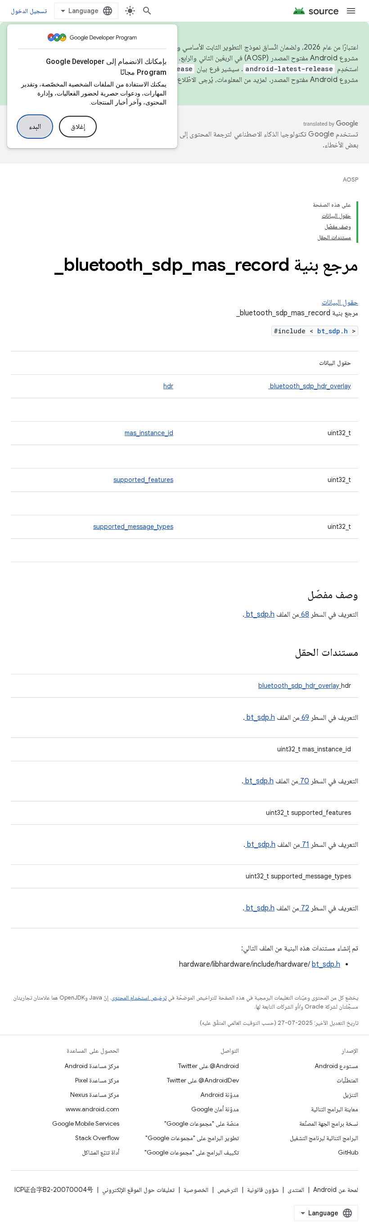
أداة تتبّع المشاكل (100, 1152)
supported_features (143, 480)
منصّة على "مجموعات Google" (201, 1123)
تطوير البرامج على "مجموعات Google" (192, 1138)
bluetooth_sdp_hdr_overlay (309, 386)
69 (304, 717)
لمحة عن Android (335, 1189)
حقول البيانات (340, 302)
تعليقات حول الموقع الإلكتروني (138, 1189)
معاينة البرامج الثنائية (334, 1109)
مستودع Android (336, 1066)
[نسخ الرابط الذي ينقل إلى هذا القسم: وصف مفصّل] (296, 595)
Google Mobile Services (85, 1123)
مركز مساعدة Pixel (97, 1080)
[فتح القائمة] (351, 11)
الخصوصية (196, 1189)
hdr (168, 386)
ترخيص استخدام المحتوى (138, 997)
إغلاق (78, 126)
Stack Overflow (97, 1138)
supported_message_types (133, 527)
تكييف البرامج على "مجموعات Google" (191, 1152)
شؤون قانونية (263, 1189)
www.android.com (92, 1109)
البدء (35, 126)
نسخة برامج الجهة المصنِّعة (328, 1123)
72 (304, 908)
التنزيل (350, 1095)
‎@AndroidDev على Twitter (203, 1080)
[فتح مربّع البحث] (147, 10)
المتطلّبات (347, 1080)
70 (303, 781)
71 (304, 844)
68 (304, 614)
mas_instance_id (149, 433)
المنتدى (296, 1189)
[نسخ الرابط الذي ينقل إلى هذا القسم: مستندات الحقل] (283, 653)
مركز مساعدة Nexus (94, 1095)
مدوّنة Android (219, 1095)
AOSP (350, 179)
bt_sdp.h (334, 331)
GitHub (348, 1152)
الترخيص (227, 1189)
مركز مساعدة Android (91, 1066)
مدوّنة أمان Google (215, 1109)
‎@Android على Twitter (208, 1066)
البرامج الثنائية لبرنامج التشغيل (324, 1138)
